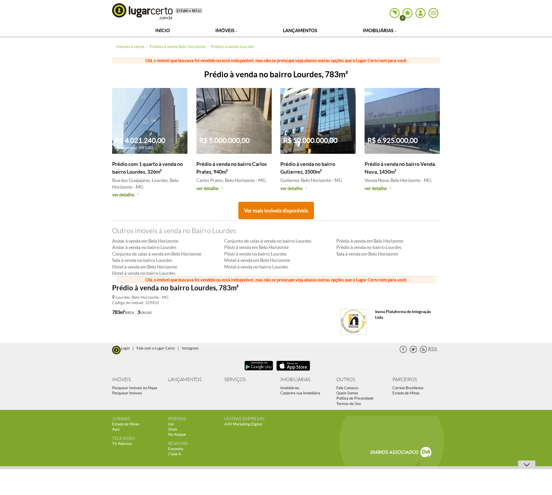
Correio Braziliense (407, 388)
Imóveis (225, 30)
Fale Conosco (347, 388)
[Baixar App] (258, 371)
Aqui (116, 429)
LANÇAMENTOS (185, 379)
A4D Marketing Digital (243, 424)
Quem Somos (347, 393)
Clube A (174, 454)
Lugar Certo (142, 11)
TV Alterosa (122, 444)
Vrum (172, 429)
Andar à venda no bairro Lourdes (144, 247)
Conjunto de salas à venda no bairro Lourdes (268, 240)
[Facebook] (403, 352)
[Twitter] (413, 352)
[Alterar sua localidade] (395, 13)
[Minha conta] (420, 13)
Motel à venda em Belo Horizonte (257, 260)
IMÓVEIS (121, 379)
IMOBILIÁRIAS (295, 379)
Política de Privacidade (354, 398)
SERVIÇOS (235, 379)
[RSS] (428, 352)
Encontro (175, 449)
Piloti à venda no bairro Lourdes (255, 253)
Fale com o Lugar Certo (156, 348)
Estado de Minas (406, 393)
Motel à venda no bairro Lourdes (256, 266)
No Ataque (177, 434)
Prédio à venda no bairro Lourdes (369, 247)
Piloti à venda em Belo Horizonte (256, 247)
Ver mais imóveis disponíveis (276, 211)
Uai (171, 424)
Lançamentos (300, 30)
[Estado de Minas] (189, 10)
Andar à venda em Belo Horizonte (145, 240)
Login (125, 348)
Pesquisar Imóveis (127, 393)
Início (162, 30)
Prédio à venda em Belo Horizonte (369, 240)
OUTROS (345, 379)
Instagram (190, 348)
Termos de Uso (348, 404)
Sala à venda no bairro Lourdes (142, 260)
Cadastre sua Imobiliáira (300, 393)
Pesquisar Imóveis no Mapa (134, 388)
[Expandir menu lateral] (433, 13)
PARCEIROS (404, 379)
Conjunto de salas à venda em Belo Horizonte (156, 253)
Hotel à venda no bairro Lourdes (143, 273)
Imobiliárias (378, 30)
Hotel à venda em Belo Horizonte (144, 266)
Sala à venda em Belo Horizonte (367, 253)
